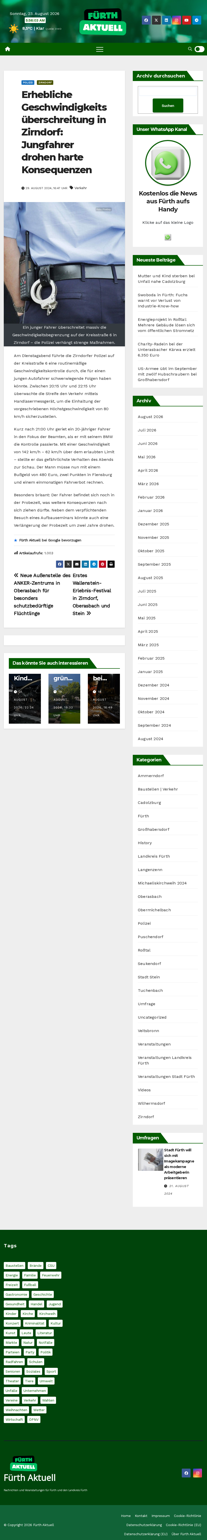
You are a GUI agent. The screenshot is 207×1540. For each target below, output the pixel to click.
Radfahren (14, 1362)
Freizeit (12, 1285)
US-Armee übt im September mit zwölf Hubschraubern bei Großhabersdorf (167, 374)
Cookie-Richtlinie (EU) (183, 1525)
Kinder (11, 1314)
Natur (28, 1342)
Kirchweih (47, 1314)
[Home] (7, 49)
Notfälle (46, 1342)
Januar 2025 (150, 671)
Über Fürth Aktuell (186, 1534)
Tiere (29, 1381)
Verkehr (80, 188)
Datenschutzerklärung (144, 1525)
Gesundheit (15, 1304)
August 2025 (150, 577)
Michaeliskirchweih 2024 (162, 883)
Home (126, 1516)
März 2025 (148, 644)
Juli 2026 (147, 430)
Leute (26, 1333)
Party (29, 1352)
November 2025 (153, 537)
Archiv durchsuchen (161, 76)
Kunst (10, 1333)
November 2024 (154, 698)
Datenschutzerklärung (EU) (146, 1534)
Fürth (143, 816)
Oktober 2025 (151, 550)
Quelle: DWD (53, 28)
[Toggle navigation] (100, 49)
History (145, 842)
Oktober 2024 (151, 711)
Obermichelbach (154, 909)
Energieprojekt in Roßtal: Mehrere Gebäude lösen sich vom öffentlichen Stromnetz (166, 325)
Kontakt (141, 1516)
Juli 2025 (147, 591)
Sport (51, 1371)
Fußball (30, 1285)
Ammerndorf (151, 775)
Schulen (35, 1362)
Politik (45, 1352)
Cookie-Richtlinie (187, 1516)
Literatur (44, 1333)
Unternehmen (34, 1391)
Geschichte (42, 1294)
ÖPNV (34, 1419)
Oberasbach (150, 896)
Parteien (12, 1352)
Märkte (11, 1342)
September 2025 (154, 564)
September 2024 (154, 725)
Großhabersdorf (153, 829)
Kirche (27, 1314)
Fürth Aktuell (30, 1477)
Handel (36, 1304)
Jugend (54, 1304)
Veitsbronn (148, 1030)
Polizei (28, 82)
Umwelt (46, 1381)
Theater (12, 1381)
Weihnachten (16, 1410)
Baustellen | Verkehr (158, 789)
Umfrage (146, 1003)
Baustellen (14, 1265)
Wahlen (48, 1400)
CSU (51, 1265)
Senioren (13, 1371)
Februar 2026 (151, 497)
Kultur (55, 1323)
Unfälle (11, 1391)
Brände (36, 1265)
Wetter (39, 1410)
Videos (144, 1090)
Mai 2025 (147, 618)
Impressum (160, 1516)
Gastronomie (16, 1294)
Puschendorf (150, 936)
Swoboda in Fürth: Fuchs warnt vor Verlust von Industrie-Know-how (163, 300)
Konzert (12, 1323)
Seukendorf (149, 963)
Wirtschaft (14, 1419)
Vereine (12, 1400)
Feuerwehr (51, 1275)
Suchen (168, 106)
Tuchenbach (150, 990)
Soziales (33, 1371)
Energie (12, 1275)
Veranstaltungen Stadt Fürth (166, 1076)
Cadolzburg (149, 802)
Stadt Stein (149, 977)
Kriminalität (34, 1323)
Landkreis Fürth (154, 856)
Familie (30, 1275)
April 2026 (148, 470)
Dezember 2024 (154, 685)
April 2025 (148, 631)
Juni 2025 (148, 604)
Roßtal (144, 950)
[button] (190, 49)
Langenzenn (150, 869)
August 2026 (150, 416)
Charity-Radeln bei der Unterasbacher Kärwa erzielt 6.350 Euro (166, 350)
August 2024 (150, 738)
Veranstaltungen (154, 1044)
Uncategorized (152, 1017)
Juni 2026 (148, 443)
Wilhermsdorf (151, 1103)
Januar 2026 (150, 510)
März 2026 (148, 483)
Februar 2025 (151, 658)
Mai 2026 (147, 457)
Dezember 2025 (153, 524)
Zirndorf (45, 82)
